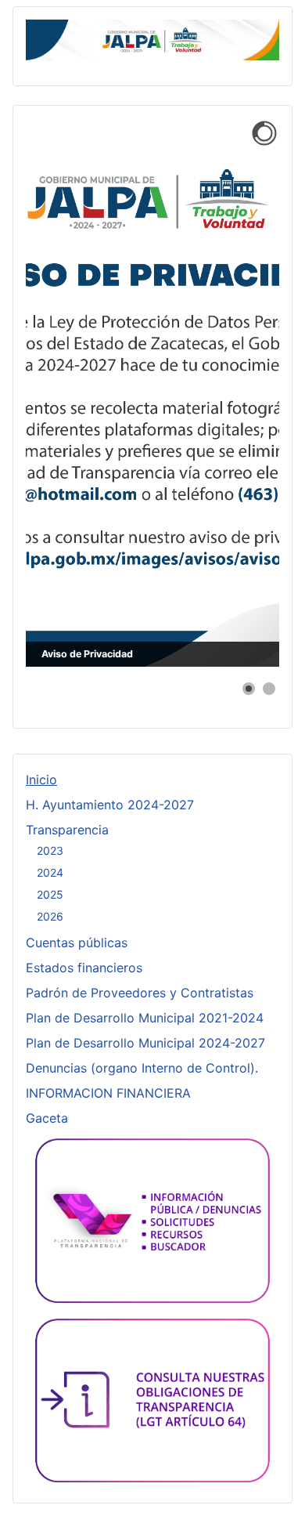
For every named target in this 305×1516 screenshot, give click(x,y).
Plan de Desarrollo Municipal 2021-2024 (145, 1018)
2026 (50, 916)
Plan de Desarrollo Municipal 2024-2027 (145, 1043)
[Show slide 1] (248, 688)
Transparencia (67, 830)
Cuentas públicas (76, 942)
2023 (50, 850)
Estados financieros (84, 967)
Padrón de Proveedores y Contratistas (139, 992)
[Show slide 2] (269, 688)
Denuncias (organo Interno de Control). (142, 1068)
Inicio (41, 779)
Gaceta (47, 1118)
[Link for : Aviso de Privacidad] (152, 392)
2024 (50, 872)
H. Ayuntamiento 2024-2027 (110, 804)
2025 (50, 894)
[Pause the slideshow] (231, 392)
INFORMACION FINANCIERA (108, 1093)
